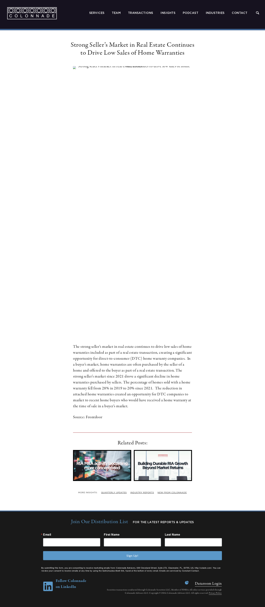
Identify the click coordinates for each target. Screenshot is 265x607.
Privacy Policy (215, 593)
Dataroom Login (208, 583)
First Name (112, 534)
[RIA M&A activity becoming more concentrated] (102, 480)
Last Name (172, 534)
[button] (258, 13)
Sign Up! (132, 555)
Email (47, 534)
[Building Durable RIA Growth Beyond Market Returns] (163, 480)
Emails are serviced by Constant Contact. (179, 570)
